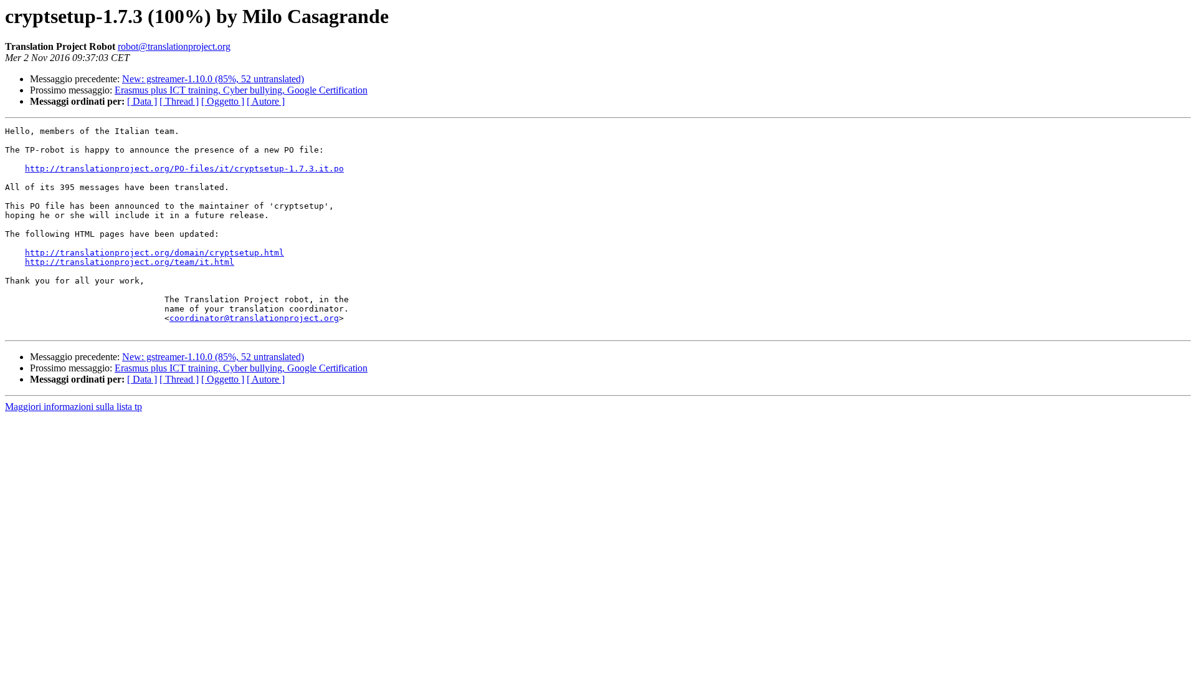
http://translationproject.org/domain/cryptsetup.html (154, 252)
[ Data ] (142, 101)
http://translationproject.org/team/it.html (129, 262)
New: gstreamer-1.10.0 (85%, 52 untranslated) (213, 79)
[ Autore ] (266, 101)
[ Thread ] (179, 101)
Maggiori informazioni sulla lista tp (73, 406)
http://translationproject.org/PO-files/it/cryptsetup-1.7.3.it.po (184, 168)
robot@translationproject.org (174, 46)
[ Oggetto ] (222, 101)
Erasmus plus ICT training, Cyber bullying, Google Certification (241, 90)
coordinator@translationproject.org (254, 318)
